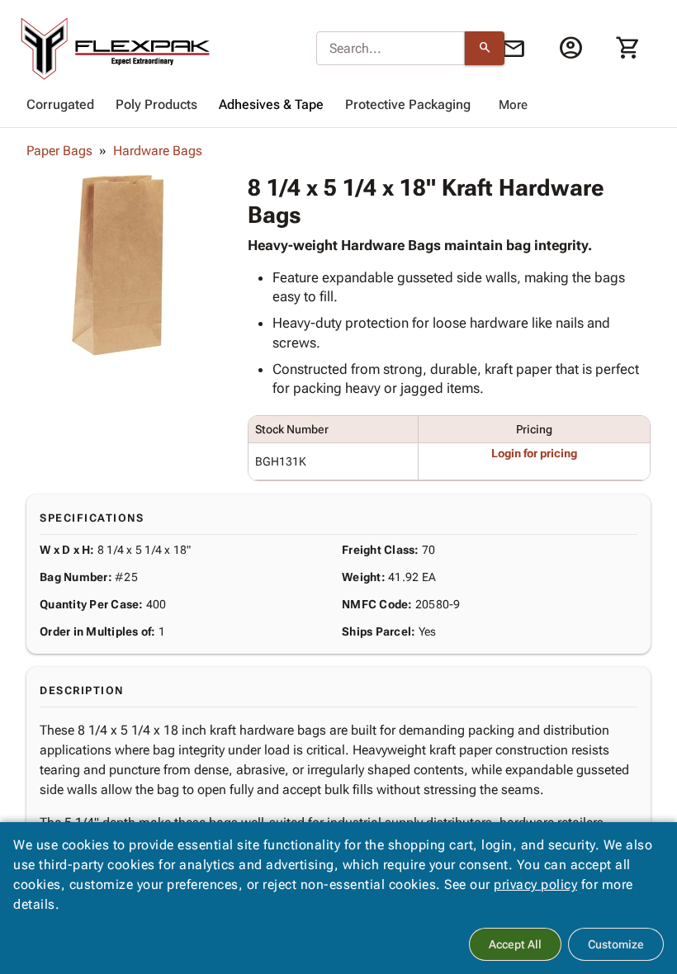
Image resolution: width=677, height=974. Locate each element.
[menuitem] (60, 104)
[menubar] (338, 105)
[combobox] (390, 48)
